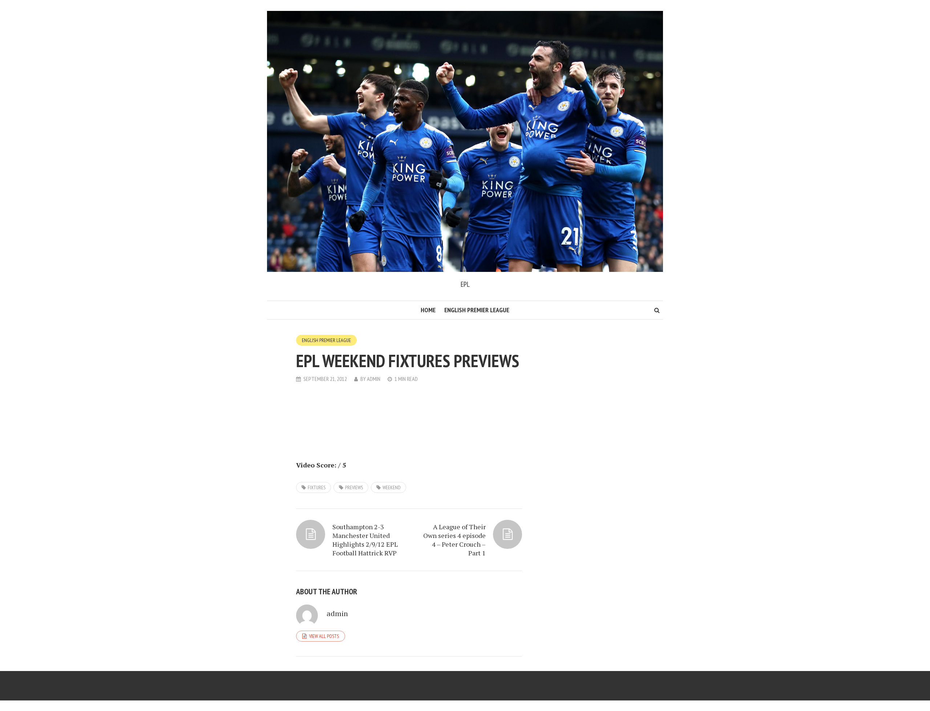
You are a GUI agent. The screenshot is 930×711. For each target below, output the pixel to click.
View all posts (324, 636)
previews (354, 487)
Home (428, 310)
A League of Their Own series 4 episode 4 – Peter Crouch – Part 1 (454, 539)
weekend (392, 487)
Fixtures (317, 487)
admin (373, 378)
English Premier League (476, 310)
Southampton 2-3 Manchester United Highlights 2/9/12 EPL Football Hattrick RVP (365, 539)
